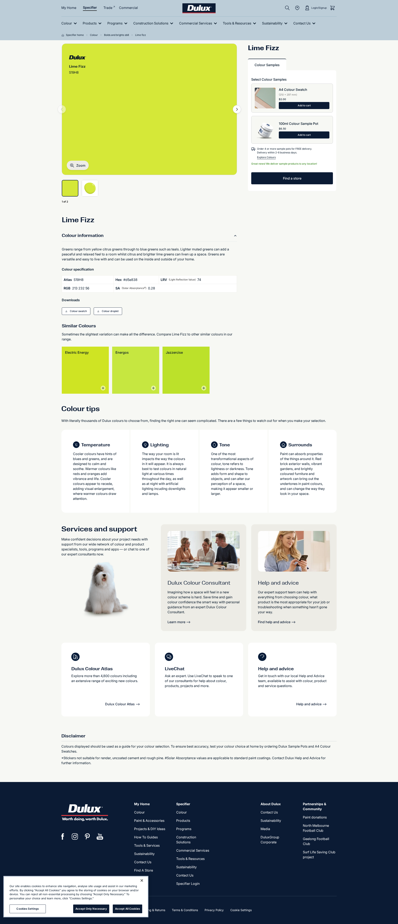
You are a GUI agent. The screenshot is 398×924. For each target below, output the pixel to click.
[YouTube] (100, 836)
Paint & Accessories (149, 820)
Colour (139, 812)
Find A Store (143, 870)
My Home (68, 8)
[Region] (297, 8)
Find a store (292, 178)
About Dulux (271, 804)
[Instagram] (75, 836)
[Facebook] (62, 836)
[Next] (237, 109)
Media (265, 829)
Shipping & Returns (152, 910)
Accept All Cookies (127, 908)
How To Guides (146, 837)
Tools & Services (147, 845)
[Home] (63, 35)
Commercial (128, 8)
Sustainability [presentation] (144, 854)
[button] (78, 165)
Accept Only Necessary (91, 908)
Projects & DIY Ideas (149, 829)
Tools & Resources (190, 859)
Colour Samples (267, 65)
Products (183, 820)
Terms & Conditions (185, 910)
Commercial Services (192, 850)
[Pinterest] (87, 836)
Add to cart (304, 105)
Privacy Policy (214, 910)
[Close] (141, 880)
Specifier (90, 7)
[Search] (287, 8)
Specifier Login (188, 884)
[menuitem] (70, 23)
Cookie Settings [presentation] (241, 910)
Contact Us (142, 862)
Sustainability (186, 867)
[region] (75, 896)
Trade (107, 8)
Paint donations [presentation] (315, 817)
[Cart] (332, 8)
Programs (183, 829)
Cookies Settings (27, 908)
